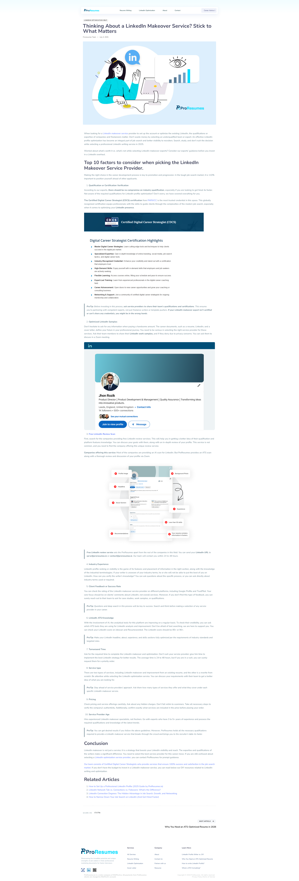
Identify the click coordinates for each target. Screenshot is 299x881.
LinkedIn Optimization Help (95, 20)
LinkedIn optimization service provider (113, 757)
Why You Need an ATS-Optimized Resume (197, 859)
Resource (158, 868)
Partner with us (160, 863)
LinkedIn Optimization (147, 10)
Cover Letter (131, 868)
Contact (177, 10)
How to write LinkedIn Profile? (193, 863)
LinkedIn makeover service (115, 133)
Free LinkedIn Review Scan (102, 434)
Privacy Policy (197, 877)
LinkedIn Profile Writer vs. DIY (193, 854)
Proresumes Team (89, 37)
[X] (96, 812)
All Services (131, 854)
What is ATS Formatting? (191, 868)
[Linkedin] (99, 812)
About (165, 10)
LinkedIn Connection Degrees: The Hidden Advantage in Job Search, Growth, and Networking (133, 793)
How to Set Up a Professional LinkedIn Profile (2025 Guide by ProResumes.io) (126, 786)
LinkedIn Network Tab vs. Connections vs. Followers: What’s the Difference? (125, 789)
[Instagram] (94, 870)
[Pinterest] (98, 812)
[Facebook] (95, 812)
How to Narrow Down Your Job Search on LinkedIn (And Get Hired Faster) (124, 797)
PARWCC (152, 200)
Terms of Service (209, 877)
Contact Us (159, 859)
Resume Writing (125, 10)
